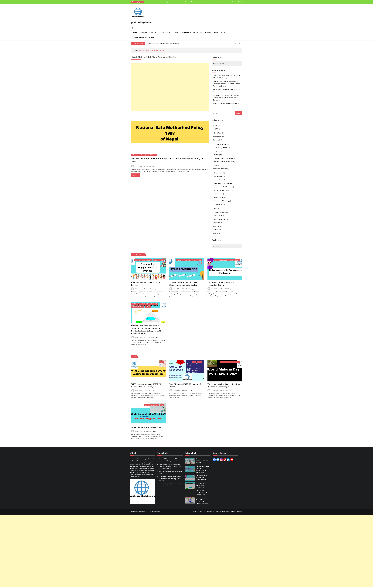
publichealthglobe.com (141, 22)
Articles (208, 32)
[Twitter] (232, 2)
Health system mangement (223, 183)
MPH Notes (218, 194)
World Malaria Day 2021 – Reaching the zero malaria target (223, 385)
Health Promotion (220, 180)
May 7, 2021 (148, 166)
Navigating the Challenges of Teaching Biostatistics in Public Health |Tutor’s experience (177, 44)
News (216, 32)
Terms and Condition (175, 2)
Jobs (215, 209)
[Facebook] (230, 2)
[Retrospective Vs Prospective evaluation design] (224, 269)
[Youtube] (231, 459)
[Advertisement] (170, 87)
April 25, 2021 (225, 390)
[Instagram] (238, 2)
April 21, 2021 (149, 431)
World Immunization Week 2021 (146, 427)
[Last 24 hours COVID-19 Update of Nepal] (186, 370)
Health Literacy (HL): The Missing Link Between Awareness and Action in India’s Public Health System (226, 83)
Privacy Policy (164, 2)
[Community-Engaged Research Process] (148, 269)
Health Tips (197, 32)
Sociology (216, 223)
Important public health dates (223, 162)
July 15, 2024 (149, 288)
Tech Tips (216, 226)
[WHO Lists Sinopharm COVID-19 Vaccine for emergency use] (148, 370)
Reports (216, 151)
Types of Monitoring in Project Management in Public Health (183, 284)
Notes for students (215, 2)
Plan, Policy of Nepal (151, 154)
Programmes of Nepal (220, 212)
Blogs (223, 32)
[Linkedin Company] (228, 459)
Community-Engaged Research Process (145, 284)
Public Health (218, 197)
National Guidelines (220, 144)
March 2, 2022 (225, 288)
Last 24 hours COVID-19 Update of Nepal (185, 385)
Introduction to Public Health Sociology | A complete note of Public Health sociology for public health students (147, 329)
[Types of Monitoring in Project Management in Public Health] (186, 269)
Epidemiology (218, 176)
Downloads (185, 32)
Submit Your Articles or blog (189, 2)
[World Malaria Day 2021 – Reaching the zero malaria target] (224, 370)
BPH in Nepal (217, 136)
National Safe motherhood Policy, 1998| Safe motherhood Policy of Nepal (167, 160)
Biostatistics (218, 173)
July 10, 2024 (187, 288)
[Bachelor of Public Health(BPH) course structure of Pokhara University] (190, 500)
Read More (135, 175)
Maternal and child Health (138, 154)
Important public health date (223, 158)
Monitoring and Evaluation (223, 190)
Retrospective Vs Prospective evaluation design (220, 284)
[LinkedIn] (235, 2)
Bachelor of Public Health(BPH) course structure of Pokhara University (202, 501)
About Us (148, 2)
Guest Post (217, 133)
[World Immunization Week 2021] (148, 414)
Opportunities (163, 32)
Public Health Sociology (222, 201)
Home (135, 32)
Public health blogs (204, 2)
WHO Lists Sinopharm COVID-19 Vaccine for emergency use (146, 385)
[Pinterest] (241, 2)
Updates (175, 32)
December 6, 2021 (150, 337)
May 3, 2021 (187, 390)
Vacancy (215, 233)
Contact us (156, 2)
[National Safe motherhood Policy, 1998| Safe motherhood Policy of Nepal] (170, 132)
